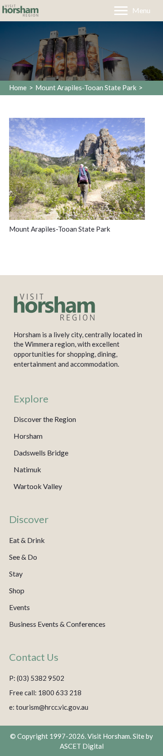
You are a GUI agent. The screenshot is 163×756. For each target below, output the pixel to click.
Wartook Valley (38, 486)
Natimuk (27, 469)
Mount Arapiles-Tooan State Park (85, 87)
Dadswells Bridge (41, 452)
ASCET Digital (82, 746)
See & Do (23, 556)
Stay (16, 573)
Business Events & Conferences (57, 624)
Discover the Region (45, 419)
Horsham (28, 435)
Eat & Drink (27, 540)
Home (18, 87)
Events (19, 607)
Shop (16, 590)
